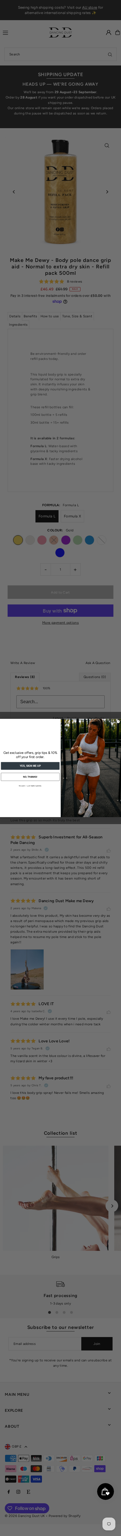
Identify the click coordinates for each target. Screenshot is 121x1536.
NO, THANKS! (30, 777)
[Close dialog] (118, 721)
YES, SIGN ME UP (30, 766)
